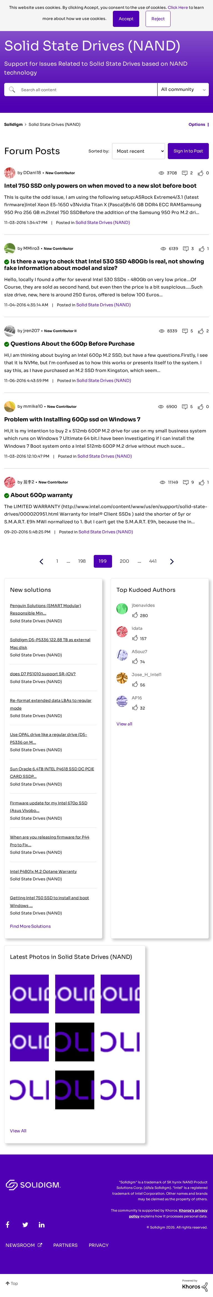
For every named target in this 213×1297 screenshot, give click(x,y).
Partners (65, 1245)
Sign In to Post (188, 151)
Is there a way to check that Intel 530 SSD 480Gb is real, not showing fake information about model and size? (104, 265)
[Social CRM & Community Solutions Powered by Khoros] (194, 1285)
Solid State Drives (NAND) (102, 222)
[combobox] (81, 89)
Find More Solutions (30, 926)
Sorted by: (98, 151)
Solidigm (13, 124)
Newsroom (20, 1245)
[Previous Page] (42, 562)
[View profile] (9, 173)
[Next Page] (171, 562)
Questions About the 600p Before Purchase (73, 343)
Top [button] (14, 1283)
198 (82, 561)
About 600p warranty (41, 495)
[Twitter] (25, 1224)
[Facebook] (7, 1224)
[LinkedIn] (42, 1224)
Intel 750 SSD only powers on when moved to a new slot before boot (100, 185)
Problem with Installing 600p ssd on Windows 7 (72, 419)
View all (124, 724)
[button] (126, 19)
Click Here (178, 7)
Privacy (98, 1245)
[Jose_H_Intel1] (141, 682)
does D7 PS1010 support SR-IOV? (43, 673)
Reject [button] (158, 18)
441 (153, 561)
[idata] (131, 635)
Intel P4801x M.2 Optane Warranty (43, 871)
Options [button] (197, 124)
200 (124, 561)
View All (18, 1130)
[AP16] (131, 705)
